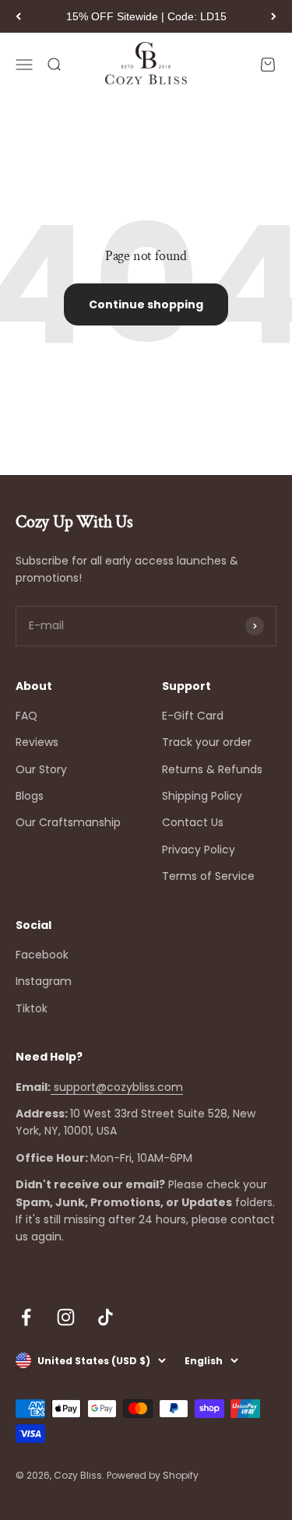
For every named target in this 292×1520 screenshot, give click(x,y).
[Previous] (18, 16)
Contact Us (192, 822)
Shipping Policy (202, 796)
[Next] (273, 16)
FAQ (26, 715)
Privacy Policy (198, 849)
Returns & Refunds (212, 769)
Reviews (37, 742)
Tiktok (31, 1008)
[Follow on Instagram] (65, 1317)
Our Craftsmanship (68, 822)
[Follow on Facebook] (26, 1317)
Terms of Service (208, 876)
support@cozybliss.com (117, 1087)
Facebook (42, 954)
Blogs (30, 796)
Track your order (207, 742)
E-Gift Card (192, 715)
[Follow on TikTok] (105, 1317)
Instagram (44, 981)
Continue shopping (146, 304)
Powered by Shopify (153, 1475)
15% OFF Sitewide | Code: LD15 (146, 16)
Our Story (41, 769)
